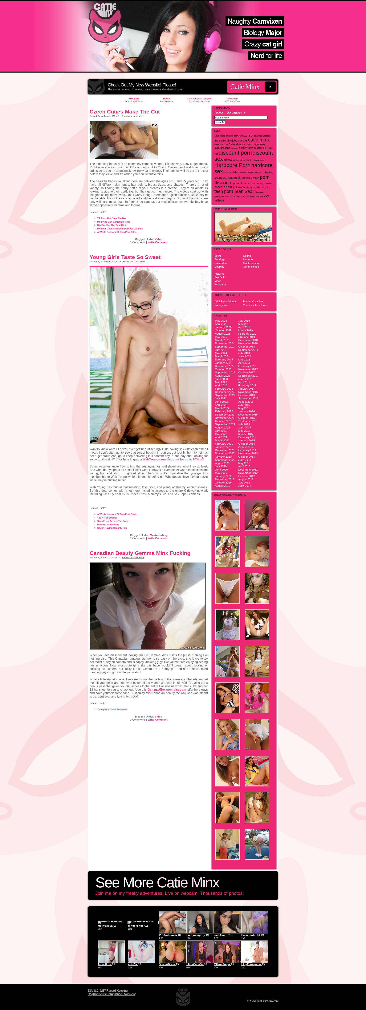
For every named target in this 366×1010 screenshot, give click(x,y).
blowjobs (232, 140)
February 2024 (224, 359)
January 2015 (246, 440)
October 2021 (223, 421)
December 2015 (248, 414)
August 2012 (246, 479)
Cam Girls (242, 141)
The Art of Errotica (107, 517)
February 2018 (247, 366)
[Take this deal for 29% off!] (183, 71)
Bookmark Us (235, 113)
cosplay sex (260, 148)
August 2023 (222, 375)
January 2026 (223, 327)
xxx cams (234, 196)
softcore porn (223, 187)
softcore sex (239, 187)
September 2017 (248, 375)
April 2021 (221, 437)
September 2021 (225, 424)
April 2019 (244, 327)
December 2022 (224, 391)
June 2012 (244, 485)
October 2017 (246, 372)
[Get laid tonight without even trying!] (243, 241)
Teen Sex (243, 191)
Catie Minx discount (240, 144)
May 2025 (221, 336)
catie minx (259, 139)
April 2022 (221, 404)
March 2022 (222, 408)
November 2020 (224, 453)
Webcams (220, 284)
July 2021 (221, 430)
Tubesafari (232, 98)
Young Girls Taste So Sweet (125, 257)
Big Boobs (220, 140)
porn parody (257, 183)
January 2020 (223, 476)
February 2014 (247, 450)
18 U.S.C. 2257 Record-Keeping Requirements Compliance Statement (111, 992)
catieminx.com (221, 144)
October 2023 (223, 369)
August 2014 (246, 446)
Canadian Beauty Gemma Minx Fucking (140, 553)
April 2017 (244, 382)
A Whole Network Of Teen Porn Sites (116, 232)
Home (218, 113)
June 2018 (244, 356)
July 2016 (244, 404)
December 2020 (224, 450)
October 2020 (223, 456)
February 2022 (224, 411)
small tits (268, 183)
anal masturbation (262, 136)
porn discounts (242, 183)
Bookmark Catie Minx (132, 116)
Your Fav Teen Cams (255, 305)
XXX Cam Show (247, 196)
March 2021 (222, 440)
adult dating (219, 136)
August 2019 (222, 485)
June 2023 (221, 378)
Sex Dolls (220, 277)
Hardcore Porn (232, 165)
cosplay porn (246, 148)
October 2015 (246, 417)
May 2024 (221, 353)
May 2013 (244, 463)
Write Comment (158, 242)
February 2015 (247, 437)
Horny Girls (230, 172)
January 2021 (223, 446)
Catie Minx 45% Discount (199, 98)
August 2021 (222, 427)
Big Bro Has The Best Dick (111, 225)
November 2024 (224, 343)
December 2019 (224, 479)
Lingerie (248, 259)
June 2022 (221, 401)
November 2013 (248, 453)
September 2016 (248, 398)
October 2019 (223, 482)
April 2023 (221, 385)
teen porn (223, 191)
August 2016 (246, 401)
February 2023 (224, 388)
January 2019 (246, 336)
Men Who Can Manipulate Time (113, 222)
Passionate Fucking (108, 524)
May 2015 (244, 430)
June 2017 (244, 378)
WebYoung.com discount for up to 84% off (173, 459)
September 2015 (248, 421)
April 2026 (221, 323)
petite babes (252, 178)
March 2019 (245, 330)
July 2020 (221, 466)
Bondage (219, 259)
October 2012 (246, 476)
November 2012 (248, 472)
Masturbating (158, 535)
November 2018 (248, 343)
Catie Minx (244, 86)
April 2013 (244, 466)
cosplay (234, 148)
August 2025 (222, 333)
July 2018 (244, 353)
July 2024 (221, 349)
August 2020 (222, 463)
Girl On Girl (248, 160)
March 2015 (245, 433)
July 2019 (244, 320)
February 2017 (247, 385)
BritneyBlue (221, 305)
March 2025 (222, 340)
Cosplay (219, 266)
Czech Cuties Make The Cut (125, 112)
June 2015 (244, 427)
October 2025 (223, 330)
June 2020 (221, 469)
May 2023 (221, 382)
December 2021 (224, 414)
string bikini (252, 187)
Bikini (217, 255)
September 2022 (225, 395)
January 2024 (223, 362)
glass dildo (259, 160)
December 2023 (224, 366)
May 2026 (221, 320)
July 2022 (221, 398)
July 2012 (244, 482)
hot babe (242, 172)
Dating (247, 255)
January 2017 (246, 388)
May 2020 (221, 472)
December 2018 (248, 340)
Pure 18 (166, 98)
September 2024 (225, 346)
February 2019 (247, 333)
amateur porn (232, 136)
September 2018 (248, 349)
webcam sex (222, 196)
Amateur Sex (246, 135)
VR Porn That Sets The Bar (111, 218)
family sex (237, 160)
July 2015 (244, 424)
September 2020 (225, 459)
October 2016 (246, 395)
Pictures (219, 273)
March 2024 (222, 356)
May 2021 (221, 433)
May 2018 (244, 359)
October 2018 (246, 346)
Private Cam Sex (253, 301)
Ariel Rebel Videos (225, 301)
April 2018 (244, 362)
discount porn (235, 152)
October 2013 (246, 456)
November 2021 (224, 417)
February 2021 (224, 443)
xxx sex (259, 196)
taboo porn (264, 187)
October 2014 (246, 443)
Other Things (251, 266)
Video (158, 239)
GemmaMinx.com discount (167, 689)
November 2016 (248, 391)
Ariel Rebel (133, 98)
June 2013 (244, 459)
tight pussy (258, 192)
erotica (228, 159)
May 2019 (244, 323)
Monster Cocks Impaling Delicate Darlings (120, 228)
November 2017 (248, 369)
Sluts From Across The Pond (112, 521)
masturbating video (232, 177)
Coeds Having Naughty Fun (112, 528)
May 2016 (244, 408)
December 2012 (248, 469)
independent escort (255, 172)
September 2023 (225, 372)
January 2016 (246, 411)
